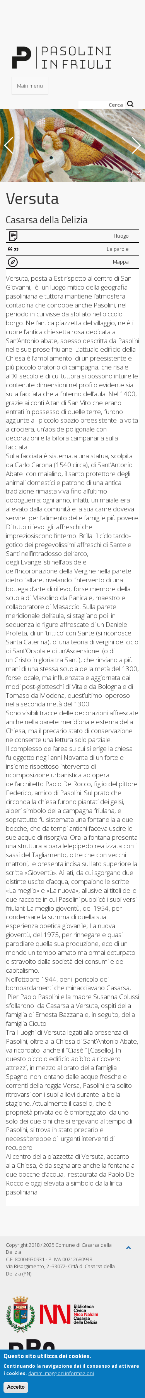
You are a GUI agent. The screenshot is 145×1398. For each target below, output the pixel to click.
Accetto (16, 1387)
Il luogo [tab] (121, 235)
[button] (128, 1248)
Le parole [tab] (118, 248)
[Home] (61, 52)
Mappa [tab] (121, 261)
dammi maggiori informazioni (61, 1373)
